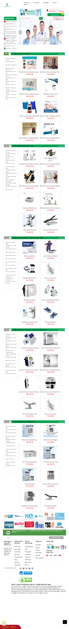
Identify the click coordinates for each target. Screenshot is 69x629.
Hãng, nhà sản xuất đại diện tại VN (10, 22)
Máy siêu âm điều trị (10, 61)
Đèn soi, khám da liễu (10, 271)
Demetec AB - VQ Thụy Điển (11, 31)
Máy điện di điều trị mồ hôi (29, 278)
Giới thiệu (36, 2)
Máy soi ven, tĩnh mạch (11, 258)
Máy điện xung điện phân (11, 65)
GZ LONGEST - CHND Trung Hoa (10, 49)
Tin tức (55, 2)
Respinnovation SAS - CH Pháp (9, 30)
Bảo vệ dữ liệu (39, 558)
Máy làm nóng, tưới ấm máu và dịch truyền (30, 370)
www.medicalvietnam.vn (41, 589)
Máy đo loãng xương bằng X (51, 256)
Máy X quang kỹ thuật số (11, 248)
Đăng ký (61, 11)
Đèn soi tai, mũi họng (10, 265)
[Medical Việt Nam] (7, 4)
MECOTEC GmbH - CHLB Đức (9, 25)
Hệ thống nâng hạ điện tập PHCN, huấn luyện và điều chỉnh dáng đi (36, 164)
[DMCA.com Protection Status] (25, 579)
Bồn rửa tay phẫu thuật (11, 373)
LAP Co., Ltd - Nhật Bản (10, 38)
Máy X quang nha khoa (11, 255)
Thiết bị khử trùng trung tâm (51, 440)
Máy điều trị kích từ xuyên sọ (50, 94)
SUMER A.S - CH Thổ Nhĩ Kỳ (11, 40)
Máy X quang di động (29, 256)
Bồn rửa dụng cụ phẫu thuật (30, 462)
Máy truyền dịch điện (10, 360)
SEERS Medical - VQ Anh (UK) (11, 35)
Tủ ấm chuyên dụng (30, 484)
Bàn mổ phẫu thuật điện (51, 506)
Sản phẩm (45, 2)
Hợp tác (38, 550)
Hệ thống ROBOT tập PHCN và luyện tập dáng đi (52, 208)
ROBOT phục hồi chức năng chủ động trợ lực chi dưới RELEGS (34, 186)
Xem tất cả (61, 54)
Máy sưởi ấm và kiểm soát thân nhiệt (50, 348)
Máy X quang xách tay (10, 252)
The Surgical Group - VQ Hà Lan (10, 34)
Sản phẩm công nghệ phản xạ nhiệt (29, 348)
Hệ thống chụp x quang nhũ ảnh (30, 322)
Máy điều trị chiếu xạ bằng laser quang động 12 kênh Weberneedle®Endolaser (39, 94)
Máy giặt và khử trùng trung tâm (30, 506)
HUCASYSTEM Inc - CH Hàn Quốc (10, 44)
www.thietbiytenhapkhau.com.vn (25, 589)
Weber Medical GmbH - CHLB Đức (10, 27)
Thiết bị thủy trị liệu (10, 163)
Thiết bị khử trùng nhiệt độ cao (29, 440)
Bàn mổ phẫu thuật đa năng (30, 414)
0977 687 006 (58, 19)
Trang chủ (27, 2)
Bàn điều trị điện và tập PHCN (50, 230)
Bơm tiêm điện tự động (11, 357)
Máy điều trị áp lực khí (10, 84)
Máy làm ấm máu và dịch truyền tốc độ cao (51, 392)
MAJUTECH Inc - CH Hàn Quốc (9, 46)
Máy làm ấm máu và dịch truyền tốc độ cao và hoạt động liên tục (35, 392)
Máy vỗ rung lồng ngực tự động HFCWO (29, 116)
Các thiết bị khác (9, 189)
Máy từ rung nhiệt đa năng (29, 208)
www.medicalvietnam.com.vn (57, 589)
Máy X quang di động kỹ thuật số (50, 300)
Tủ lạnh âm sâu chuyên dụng (50, 462)
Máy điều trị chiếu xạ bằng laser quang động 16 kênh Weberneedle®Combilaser (39, 72)
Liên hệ (25, 4)
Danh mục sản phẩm (9, 19)
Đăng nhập (52, 11)
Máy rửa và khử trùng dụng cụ (50, 484)
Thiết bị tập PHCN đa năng (29, 230)
